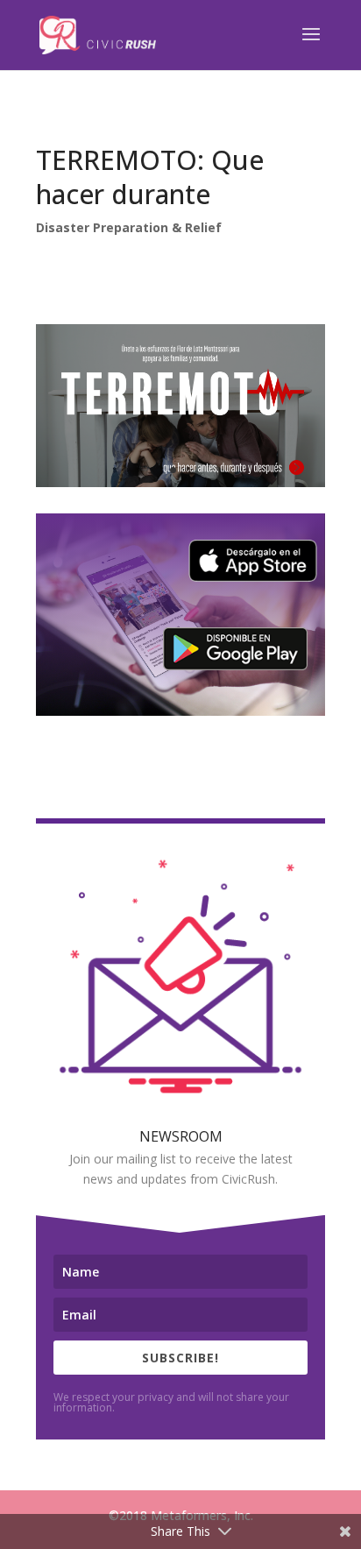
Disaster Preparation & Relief (129, 227)
